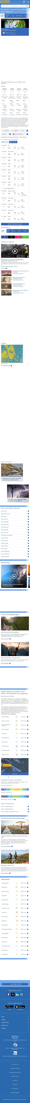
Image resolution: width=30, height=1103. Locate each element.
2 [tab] (10, 777)
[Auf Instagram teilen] (18, 237)
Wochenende (19, 15)
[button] (15, 223)
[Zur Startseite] (6, 1)
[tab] (5, 142)
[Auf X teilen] (11, 237)
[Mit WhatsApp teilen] (25, 237)
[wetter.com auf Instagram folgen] (21, 994)
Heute (2, 15)
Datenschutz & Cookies (15, 1068)
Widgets (3, 1019)
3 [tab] (13, 777)
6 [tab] (19, 777)
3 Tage (12, 15)
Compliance (15, 1084)
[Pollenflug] (24, 2)
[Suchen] (27, 6)
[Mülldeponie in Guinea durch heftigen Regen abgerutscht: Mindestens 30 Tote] (15, 250)
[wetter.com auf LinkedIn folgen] (17, 994)
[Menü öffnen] (27, 1)
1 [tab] (8, 777)
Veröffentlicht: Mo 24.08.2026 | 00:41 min (9, 266)
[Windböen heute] (15, 354)
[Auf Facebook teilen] (4, 237)
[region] (15, 188)
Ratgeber (3, 1028)
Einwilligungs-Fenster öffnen (15, 1072)
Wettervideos (4, 1025)
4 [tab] (15, 777)
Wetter (3, 1016)
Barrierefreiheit (15, 1088)
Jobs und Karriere (15, 1064)
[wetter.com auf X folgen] (13, 994)
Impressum (15, 1080)
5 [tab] (17, 777)
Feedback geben (13, 34)
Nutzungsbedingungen (15, 1092)
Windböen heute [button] (4, 363)
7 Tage (25, 15)
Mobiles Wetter (5, 1022)
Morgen (7, 15)
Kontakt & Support (15, 1076)
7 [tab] (21, 777)
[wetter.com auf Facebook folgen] (8, 994)
